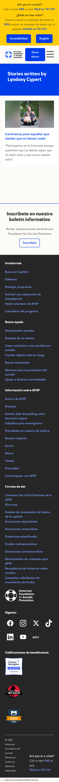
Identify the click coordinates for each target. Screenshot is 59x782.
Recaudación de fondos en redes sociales (26, 570)
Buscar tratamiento (17, 362)
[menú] (51, 54)
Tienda (9, 461)
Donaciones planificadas (21, 536)
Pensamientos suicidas (19, 330)
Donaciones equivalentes (21, 521)
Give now (11, 504)
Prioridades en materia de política (27, 431)
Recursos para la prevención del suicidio (26, 372)
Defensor (11, 279)
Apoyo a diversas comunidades (25, 379)
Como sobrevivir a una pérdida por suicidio (28, 348)
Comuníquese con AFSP (20, 476)
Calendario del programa (21, 311)
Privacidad (12, 468)
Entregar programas (18, 287)
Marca (9, 453)
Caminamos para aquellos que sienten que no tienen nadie (27, 136)
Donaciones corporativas (21, 529)
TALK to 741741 (44, 9)
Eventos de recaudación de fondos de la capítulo (27, 514)
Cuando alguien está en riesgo (25, 355)
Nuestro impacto (16, 438)
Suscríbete (29, 243)
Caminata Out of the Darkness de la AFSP (28, 497)
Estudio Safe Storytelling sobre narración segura (25, 416)
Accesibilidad (19, 38)
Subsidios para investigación (23, 423)
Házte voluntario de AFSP (21, 304)
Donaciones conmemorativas (24, 551)
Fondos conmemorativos (21, 544)
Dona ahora (35, 54)
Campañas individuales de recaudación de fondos (22, 580)
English (44, 38)
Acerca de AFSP (15, 399)
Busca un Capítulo (17, 272)
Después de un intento (19, 338)
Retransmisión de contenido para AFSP (26, 561)
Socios (9, 446)
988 (21, 9)
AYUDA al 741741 (35, 29)
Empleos (10, 406)
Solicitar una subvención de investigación (23, 296)
